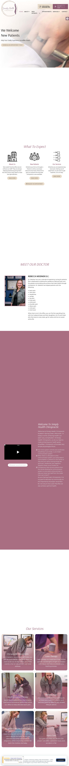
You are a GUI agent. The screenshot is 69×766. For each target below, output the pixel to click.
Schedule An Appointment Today (13, 45)
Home (21, 11)
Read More (12, 178)
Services (56, 11)
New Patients (34, 12)
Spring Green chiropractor (52, 477)
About (26, 11)
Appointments (46, 11)
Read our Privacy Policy (43, 762)
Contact (64, 11)
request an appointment (35, 183)
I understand (61, 760)
